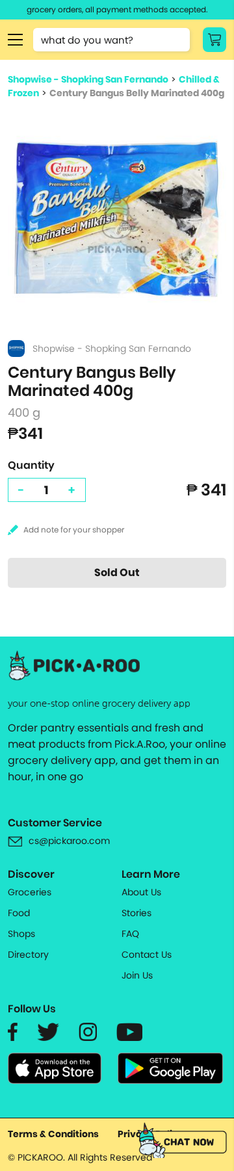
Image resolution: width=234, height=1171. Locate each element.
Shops (21, 933)
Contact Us (147, 954)
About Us (141, 892)
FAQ (130, 933)
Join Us (137, 975)
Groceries (29, 892)
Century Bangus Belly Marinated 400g (136, 92)
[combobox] (111, 39)
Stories (136, 912)
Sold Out (117, 572)
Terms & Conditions (53, 1133)
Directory (28, 954)
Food (19, 912)
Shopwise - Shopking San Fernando (88, 79)
